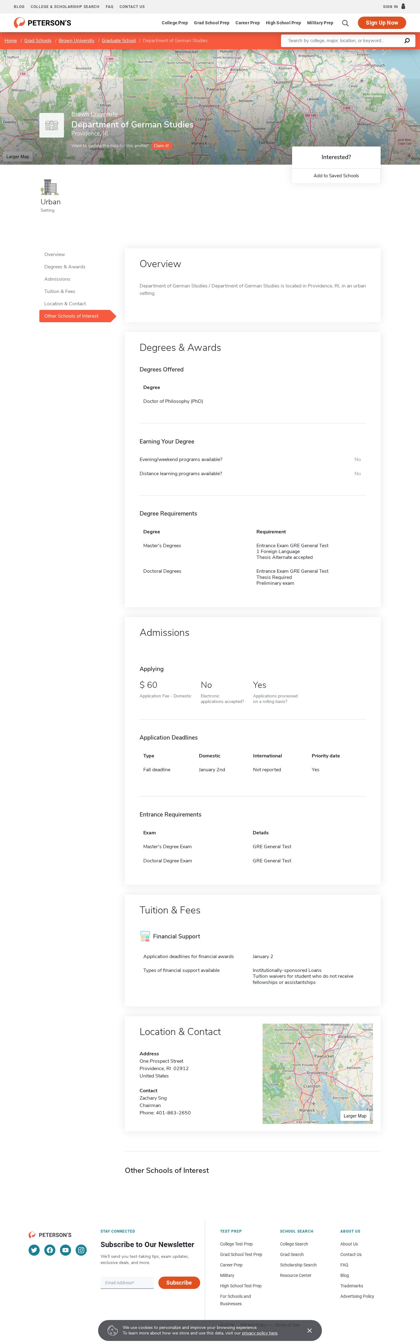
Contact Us (351, 1254)
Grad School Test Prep (241, 1254)
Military (227, 1275)
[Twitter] (34, 1250)
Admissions (57, 279)
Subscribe (179, 1282)
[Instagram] (81, 1250)
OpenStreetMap (378, 52)
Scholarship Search (298, 1264)
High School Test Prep (241, 1285)
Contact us (132, 7)
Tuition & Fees (59, 291)
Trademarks (351, 1285)
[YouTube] (65, 1250)
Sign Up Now (382, 22)
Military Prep (320, 22)
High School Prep (283, 22)
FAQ (109, 7)
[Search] (345, 22)
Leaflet (348, 52)
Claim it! (161, 146)
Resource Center (295, 1275)
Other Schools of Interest (71, 316)
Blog (19, 7)
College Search (294, 1244)
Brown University (76, 41)
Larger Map (17, 156)
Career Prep (248, 22)
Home (11, 41)
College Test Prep (236, 1244)
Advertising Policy (357, 1296)
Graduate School (119, 41)
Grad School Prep (211, 22)
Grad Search (292, 1254)
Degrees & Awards (64, 266)
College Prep (175, 22)
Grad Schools (37, 41)
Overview (54, 254)
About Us (349, 1244)
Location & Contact (65, 303)
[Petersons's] (42, 23)
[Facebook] (49, 1250)
